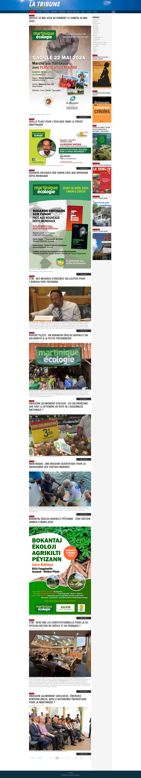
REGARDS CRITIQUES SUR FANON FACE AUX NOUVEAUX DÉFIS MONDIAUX (58, 174)
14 (66, 758)
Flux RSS (70, 772)
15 (69, 758)
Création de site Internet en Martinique (70, 775)
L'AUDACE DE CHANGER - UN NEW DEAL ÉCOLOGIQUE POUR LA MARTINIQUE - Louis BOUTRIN (101, 129)
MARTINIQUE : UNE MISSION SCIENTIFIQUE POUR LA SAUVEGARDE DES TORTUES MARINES (57, 465)
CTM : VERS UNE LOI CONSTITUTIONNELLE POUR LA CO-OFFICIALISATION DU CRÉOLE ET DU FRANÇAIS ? (59, 624)
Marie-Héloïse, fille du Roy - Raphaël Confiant (101, 58)
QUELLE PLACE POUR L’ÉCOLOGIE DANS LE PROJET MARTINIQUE (56, 123)
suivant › (76, 758)
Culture (95, 55)
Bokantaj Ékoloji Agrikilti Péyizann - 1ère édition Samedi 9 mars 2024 (59, 520)
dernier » (82, 758)
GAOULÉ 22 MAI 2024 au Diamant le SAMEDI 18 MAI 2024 (58, 19)
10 (54, 758)
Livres (94, 125)
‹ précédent (39, 758)
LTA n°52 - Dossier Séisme (100, 198)
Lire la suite (83, 117)
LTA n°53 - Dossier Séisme (100, 231)
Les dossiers (96, 163)
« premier (32, 758)
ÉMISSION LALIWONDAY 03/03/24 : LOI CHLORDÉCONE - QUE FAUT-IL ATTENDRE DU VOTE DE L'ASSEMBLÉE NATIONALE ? (59, 407)
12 (60, 758)
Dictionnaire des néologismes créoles (101, 94)
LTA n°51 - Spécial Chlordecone (102, 165)
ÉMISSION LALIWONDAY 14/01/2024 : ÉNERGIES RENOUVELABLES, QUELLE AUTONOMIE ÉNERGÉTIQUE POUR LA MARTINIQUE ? (58, 699)
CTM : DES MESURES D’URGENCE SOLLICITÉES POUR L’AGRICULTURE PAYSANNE (57, 280)
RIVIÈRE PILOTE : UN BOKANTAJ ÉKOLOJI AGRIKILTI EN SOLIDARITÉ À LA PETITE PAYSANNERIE (58, 336)
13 (63, 758)
